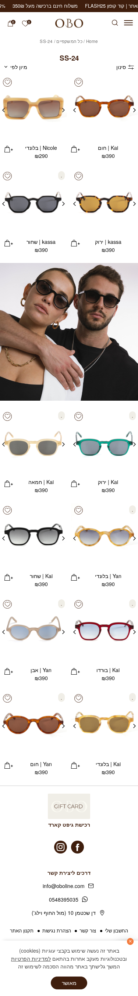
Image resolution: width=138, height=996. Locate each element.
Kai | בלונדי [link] (108, 764)
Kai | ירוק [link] (108, 482)
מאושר (69, 982)
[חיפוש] (115, 23)
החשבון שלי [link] (116, 930)
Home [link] (92, 41)
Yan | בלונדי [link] (108, 576)
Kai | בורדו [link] (108, 670)
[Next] (74, 108)
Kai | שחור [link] (41, 576)
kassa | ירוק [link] (108, 241)
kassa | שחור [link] (41, 241)
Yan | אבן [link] (41, 670)
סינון (121, 67)
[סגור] (130, 941)
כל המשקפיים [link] (69, 41)
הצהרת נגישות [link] (56, 930)
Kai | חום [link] (108, 147)
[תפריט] (128, 23)
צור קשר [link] (87, 930)
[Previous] (134, 108)
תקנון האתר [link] (21, 930)
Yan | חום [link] (41, 764)
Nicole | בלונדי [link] (41, 147)
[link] (25, 23)
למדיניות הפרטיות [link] (31, 958)
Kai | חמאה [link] (41, 482)
